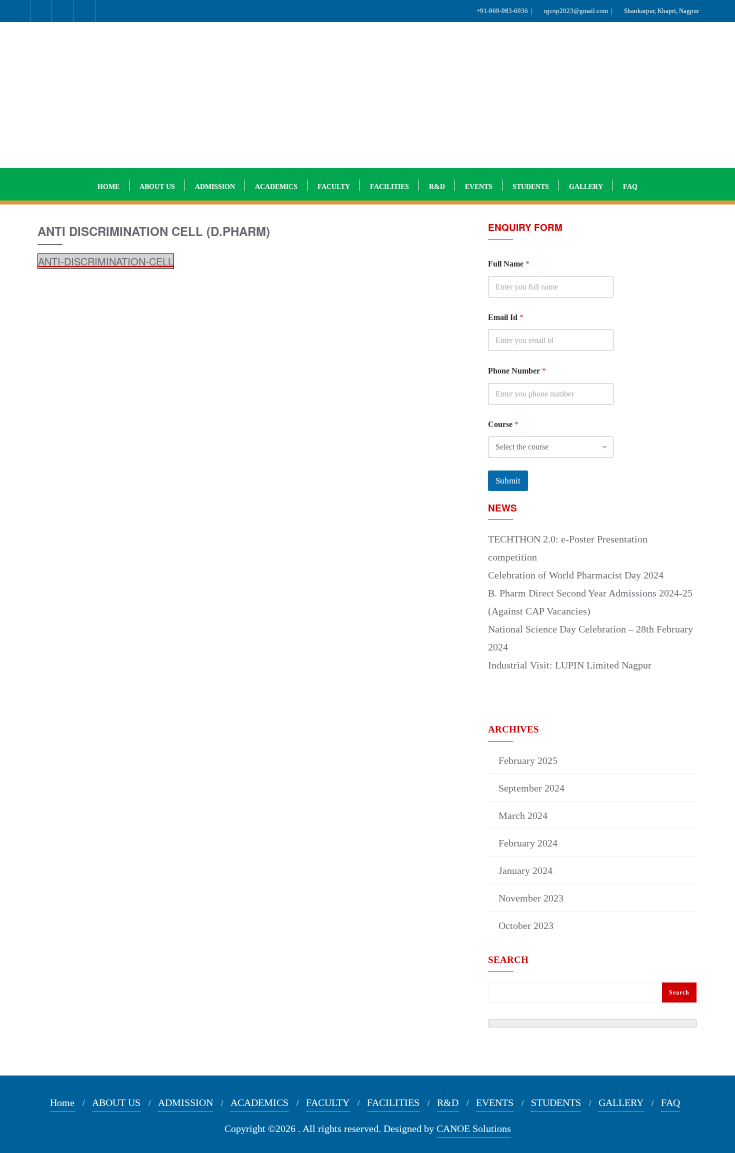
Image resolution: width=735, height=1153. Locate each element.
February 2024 (528, 843)
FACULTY (328, 1102)
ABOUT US (116, 1102)
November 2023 (531, 898)
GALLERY (621, 1102)
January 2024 (525, 870)
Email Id (506, 317)
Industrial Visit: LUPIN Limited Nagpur (570, 665)
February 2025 (528, 760)
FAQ (670, 1102)
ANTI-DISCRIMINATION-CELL (106, 261)
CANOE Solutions (473, 1128)
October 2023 (526, 925)
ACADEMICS (259, 1102)
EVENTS (495, 1102)
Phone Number (517, 370)
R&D (447, 1102)
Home (62, 1102)
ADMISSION (185, 1102)
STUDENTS (556, 1102)
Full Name (509, 264)
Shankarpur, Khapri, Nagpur (663, 10)
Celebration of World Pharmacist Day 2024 (576, 575)
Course (503, 424)
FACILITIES (393, 1102)
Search (508, 960)
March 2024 (523, 815)
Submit (508, 481)
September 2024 (531, 788)
